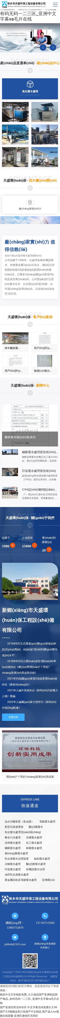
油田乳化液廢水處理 (17, 874)
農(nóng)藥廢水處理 (16, 853)
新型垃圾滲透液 (14, 826)
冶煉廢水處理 (13, 864)
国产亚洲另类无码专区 (13, 1007)
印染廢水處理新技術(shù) (39, 471)
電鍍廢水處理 (47, 821)
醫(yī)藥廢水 (36, 826)
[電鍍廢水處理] (15, 112)
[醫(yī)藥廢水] (15, 134)
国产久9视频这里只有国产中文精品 (21, 1011)
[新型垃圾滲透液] (44, 112)
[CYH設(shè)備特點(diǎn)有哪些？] (10, 493)
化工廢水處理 (34, 842)
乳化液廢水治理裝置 (17, 858)
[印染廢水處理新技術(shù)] (10, 474)
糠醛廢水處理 (13, 848)
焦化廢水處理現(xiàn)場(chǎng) (23, 832)
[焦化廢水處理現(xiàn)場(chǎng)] (44, 134)
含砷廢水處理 (13, 842)
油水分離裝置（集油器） (19, 821)
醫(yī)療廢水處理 (36, 864)
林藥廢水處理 (34, 848)
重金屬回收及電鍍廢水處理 (21, 880)
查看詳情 (13, 717)
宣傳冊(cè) (48, 880)
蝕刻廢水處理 (42, 858)
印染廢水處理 (13, 869)
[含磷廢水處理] (44, 157)
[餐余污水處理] (15, 157)
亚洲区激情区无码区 (26, 1015)
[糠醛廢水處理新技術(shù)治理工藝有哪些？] (10, 455)
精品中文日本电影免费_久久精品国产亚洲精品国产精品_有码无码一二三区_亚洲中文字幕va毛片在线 (28, 11)
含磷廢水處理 (34, 837)
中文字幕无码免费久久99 (42, 1007)
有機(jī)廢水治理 (35, 869)
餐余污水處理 (13, 837)
